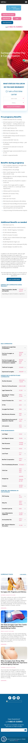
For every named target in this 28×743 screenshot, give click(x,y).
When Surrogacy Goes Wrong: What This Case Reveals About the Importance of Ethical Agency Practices (14, 662)
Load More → (23, 574)
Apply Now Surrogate (8, 14)
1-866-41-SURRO (15, 27)
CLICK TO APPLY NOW (14, 279)
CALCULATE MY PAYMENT (14, 106)
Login (17, 18)
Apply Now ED (6, 18)
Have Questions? (7, 22)
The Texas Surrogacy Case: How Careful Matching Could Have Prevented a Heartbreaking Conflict (14, 626)
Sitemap (16, 740)
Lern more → (4, 608)
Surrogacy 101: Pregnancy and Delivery (13, 592)
